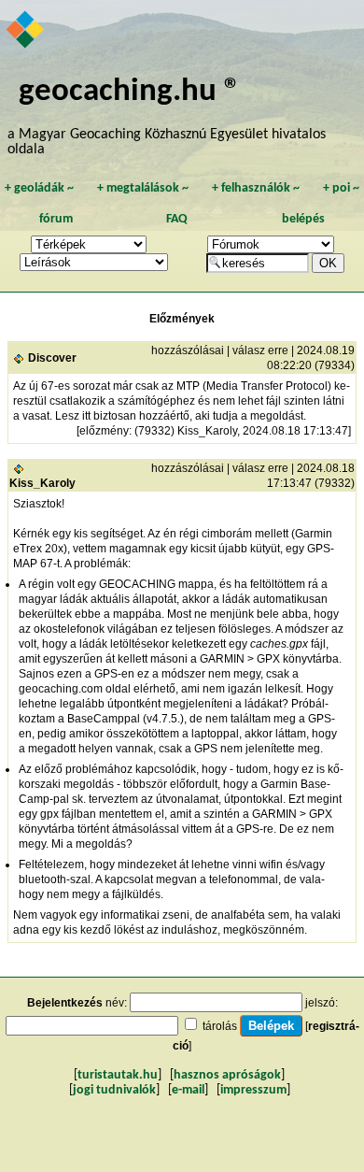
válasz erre (260, 350)
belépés (303, 219)
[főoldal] (26, 30)
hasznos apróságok (227, 1075)
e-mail (188, 1090)
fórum (56, 219)
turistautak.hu (117, 1075)
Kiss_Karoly (42, 483)
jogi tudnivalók (114, 1090)
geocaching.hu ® (130, 92)
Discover (52, 357)
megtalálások (142, 188)
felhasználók (255, 188)
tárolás (220, 1026)
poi (341, 188)
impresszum (253, 1090)
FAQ (177, 219)
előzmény (104, 430)
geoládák (39, 188)
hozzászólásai (187, 350)
